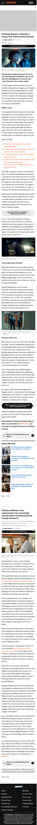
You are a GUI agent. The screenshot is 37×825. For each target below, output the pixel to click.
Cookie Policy (5, 803)
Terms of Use (26, 800)
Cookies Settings (7, 810)
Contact (4, 794)
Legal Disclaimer (28, 803)
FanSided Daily (6, 797)
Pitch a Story (26, 797)
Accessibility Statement (9, 807)
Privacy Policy (6, 800)
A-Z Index (25, 807)
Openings (25, 791)
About (3, 791)
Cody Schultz (8, 528)
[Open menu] (3, 3)
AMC (8, 496)
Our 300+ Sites (27, 794)
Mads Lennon (8, 40)
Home (3, 496)
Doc (8, 777)
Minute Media (10, 814)
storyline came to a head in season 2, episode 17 (18, 581)
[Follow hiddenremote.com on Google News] (32, 435)
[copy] (12, 43)
